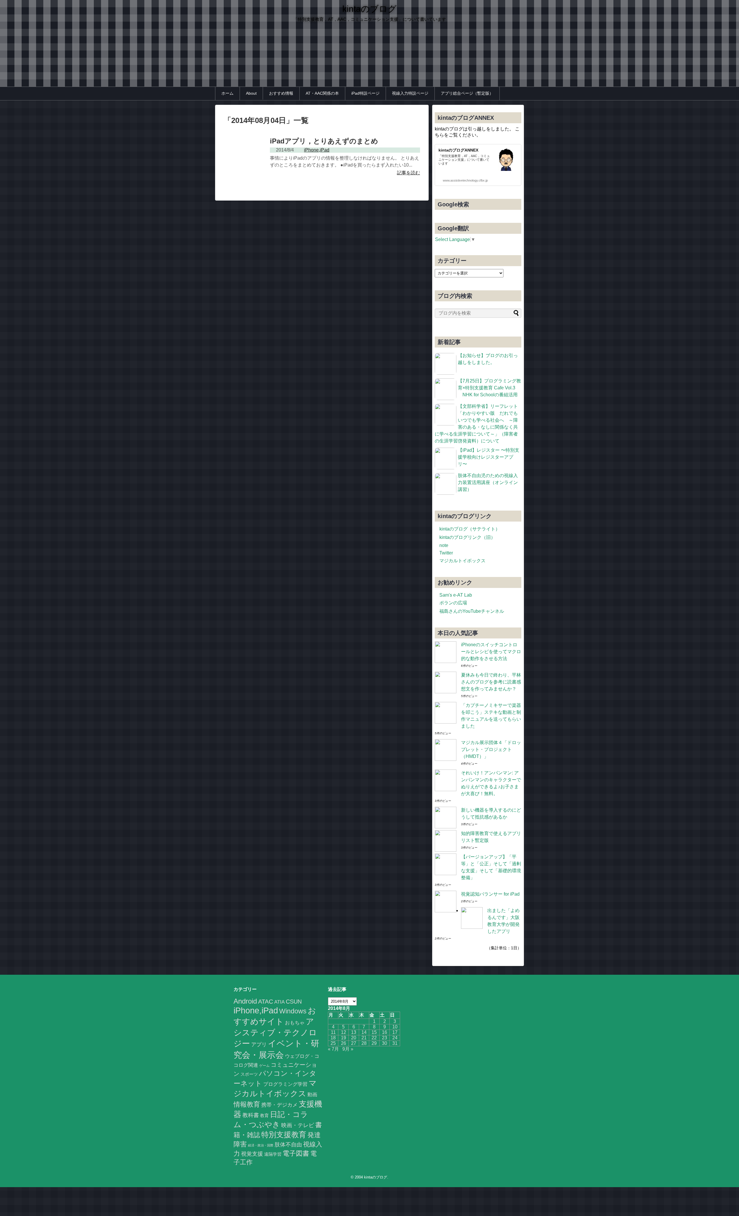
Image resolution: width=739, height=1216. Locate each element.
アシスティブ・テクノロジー (275, 1032)
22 (374, 1037)
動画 (312, 1094)
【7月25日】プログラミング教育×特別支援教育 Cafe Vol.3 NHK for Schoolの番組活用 (489, 387)
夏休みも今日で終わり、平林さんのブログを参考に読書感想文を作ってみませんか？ (491, 682)
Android (245, 1001)
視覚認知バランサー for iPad (490, 894)
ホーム (227, 93)
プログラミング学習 (285, 1084)
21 (364, 1037)
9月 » (347, 1049)
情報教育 (247, 1104)
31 (395, 1043)
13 (353, 1032)
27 (353, 1043)
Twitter (446, 552)
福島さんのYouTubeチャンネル (471, 611)
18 (333, 1037)
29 (374, 1043)
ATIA (279, 1002)
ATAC (265, 1001)
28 (364, 1043)
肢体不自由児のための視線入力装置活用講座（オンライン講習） (488, 482)
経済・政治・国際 (260, 1145)
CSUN (294, 1001)
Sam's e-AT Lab (455, 595)
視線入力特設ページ (410, 93)
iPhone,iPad (256, 1010)
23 (384, 1037)
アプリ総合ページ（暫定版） (467, 93)
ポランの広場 (453, 602)
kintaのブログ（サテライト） (469, 528)
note (443, 545)
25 (333, 1043)
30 (384, 1043)
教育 (264, 1115)
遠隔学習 (272, 1154)
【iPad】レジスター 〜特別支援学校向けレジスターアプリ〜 (488, 457)
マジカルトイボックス (462, 560)
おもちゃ (295, 1023)
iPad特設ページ (365, 93)
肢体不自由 (288, 1145)
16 (384, 1032)
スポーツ (249, 1074)
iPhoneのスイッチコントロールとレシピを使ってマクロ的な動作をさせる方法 (491, 651)
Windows (293, 1011)
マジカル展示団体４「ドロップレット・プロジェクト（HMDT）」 (491, 749)
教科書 (250, 1115)
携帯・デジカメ (279, 1105)
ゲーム (264, 1066)
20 (353, 1037)
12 (343, 1032)
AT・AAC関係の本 (322, 93)
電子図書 (296, 1153)
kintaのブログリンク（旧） (467, 537)
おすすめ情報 (281, 93)
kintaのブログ (369, 9)
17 (395, 1032)
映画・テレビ (297, 1125)
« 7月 (333, 1049)
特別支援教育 (283, 1134)
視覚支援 (252, 1154)
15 (374, 1032)
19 (343, 1037)
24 (395, 1037)
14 (364, 1032)
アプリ (259, 1044)
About (251, 93)
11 (333, 1032)
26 (343, 1043)
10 (395, 1026)
